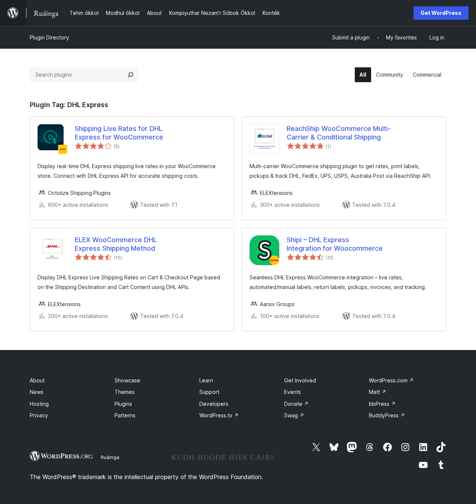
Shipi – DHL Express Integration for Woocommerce (335, 244)
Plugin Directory (49, 37)
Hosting (39, 404)
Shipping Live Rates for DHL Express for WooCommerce (119, 133)
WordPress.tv (219, 415)
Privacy (39, 415)
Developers (213, 404)
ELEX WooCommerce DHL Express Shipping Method (116, 244)
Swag (294, 415)
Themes (125, 392)
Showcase (127, 380)
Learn (206, 380)
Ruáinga (110, 457)
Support (209, 392)
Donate (296, 404)
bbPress (382, 404)
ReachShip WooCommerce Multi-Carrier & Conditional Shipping (339, 133)
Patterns (125, 415)
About (37, 380)
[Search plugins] (130, 74)
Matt (377, 392)
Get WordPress (441, 13)
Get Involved (300, 380)
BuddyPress (387, 415)
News (37, 392)
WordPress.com (391, 380)
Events (292, 392)
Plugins (123, 404)
